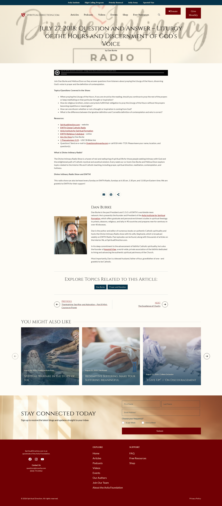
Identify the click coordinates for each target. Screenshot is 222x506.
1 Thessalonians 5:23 (69, 140)
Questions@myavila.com (97, 143)
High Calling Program (94, 2)
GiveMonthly (193, 13)
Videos (101, 14)
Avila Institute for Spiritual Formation (76, 130)
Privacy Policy (195, 498)
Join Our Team (101, 482)
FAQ (132, 453)
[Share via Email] (104, 194)
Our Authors (100, 477)
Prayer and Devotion (117, 287)
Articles (74, 14)
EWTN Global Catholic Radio (73, 127)
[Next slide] (207, 356)
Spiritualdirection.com (70, 124)
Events (114, 14)
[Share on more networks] (118, 194)
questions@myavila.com (36, 468)
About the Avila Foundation (108, 487)
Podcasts (88, 14)
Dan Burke (100, 287)
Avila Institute (74, 2)
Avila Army (133, 2)
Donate (173, 11)
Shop (125, 14)
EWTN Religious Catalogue (72, 134)
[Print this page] (111, 194)
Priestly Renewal (116, 2)
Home (96, 453)
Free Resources (141, 14)
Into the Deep (66, 137)
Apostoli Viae (148, 2)
